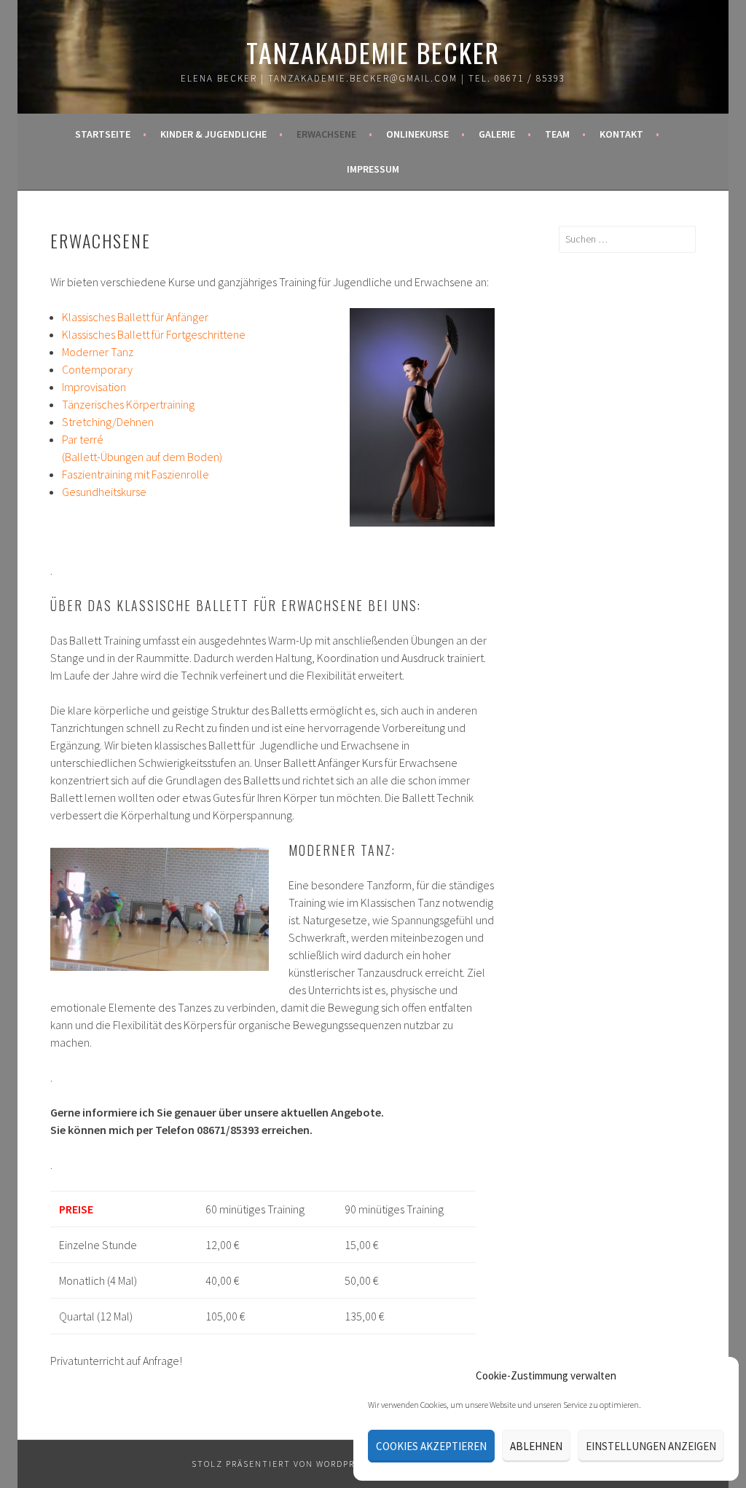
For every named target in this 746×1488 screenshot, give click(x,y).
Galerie (497, 134)
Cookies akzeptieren (431, 1446)
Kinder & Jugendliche (213, 134)
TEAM (557, 134)
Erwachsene (326, 134)
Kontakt (621, 134)
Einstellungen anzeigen (651, 1446)
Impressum (373, 169)
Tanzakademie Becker (373, 52)
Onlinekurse (417, 134)
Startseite (102, 134)
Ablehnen (536, 1446)
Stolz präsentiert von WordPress (282, 1463)
